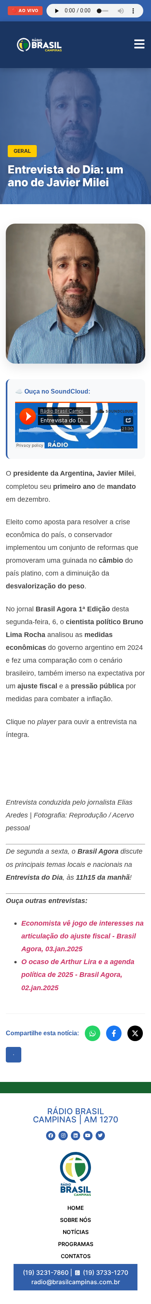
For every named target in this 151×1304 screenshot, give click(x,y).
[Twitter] (100, 1135)
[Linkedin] (75, 1135)
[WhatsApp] (92, 1033)
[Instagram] (63, 1135)
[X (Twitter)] (135, 1033)
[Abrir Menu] (139, 45)
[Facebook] (114, 1033)
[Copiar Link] (13, 1054)
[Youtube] (88, 1135)
